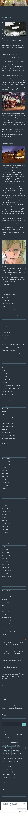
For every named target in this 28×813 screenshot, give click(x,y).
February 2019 (5, 458)
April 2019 (4, 453)
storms (4, 766)
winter (20, 772)
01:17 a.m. (4, 338)
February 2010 (5, 614)
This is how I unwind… (7, 411)
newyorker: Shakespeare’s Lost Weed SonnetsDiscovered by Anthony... (13, 676)
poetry (9, 750)
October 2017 (5, 485)
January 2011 (5, 593)
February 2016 (5, 511)
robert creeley (20, 756)
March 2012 (5, 564)
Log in (3, 789)
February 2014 (5, 535)
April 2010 (4, 608)
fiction (9, 739)
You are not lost (6, 312)
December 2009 (6, 617)
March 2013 (5, 552)
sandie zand (8, 2)
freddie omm (6, 742)
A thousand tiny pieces (7, 318)
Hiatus (3, 306)
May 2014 (4, 529)
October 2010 (5, 602)
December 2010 (6, 596)
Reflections (4, 367)
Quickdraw (4, 376)
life (20, 742)
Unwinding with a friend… (8, 394)
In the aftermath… (6, 414)
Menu (14, 7)
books (22, 731)
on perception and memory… (9, 294)
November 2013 (6, 538)
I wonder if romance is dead (9, 435)
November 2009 (6, 620)
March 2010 (5, 611)
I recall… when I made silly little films (10, 347)
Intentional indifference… (8, 426)
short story (9, 761)
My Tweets (4, 634)
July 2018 (4, 467)
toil (16, 769)
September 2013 (6, 541)
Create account (5, 786)
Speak (3, 420)
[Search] (24, 724)
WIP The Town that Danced (13, 774)
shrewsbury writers (7, 764)
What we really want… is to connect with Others (13, 344)
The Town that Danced (8, 769)
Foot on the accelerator (7, 326)
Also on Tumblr (7, 639)
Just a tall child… (6, 335)
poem (4, 750)
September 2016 (6, 503)
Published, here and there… (8, 423)
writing (14, 777)
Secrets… (4, 19)
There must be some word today (10, 315)
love (18, 745)
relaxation (13, 756)
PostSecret (21, 40)
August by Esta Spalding (10, 667)
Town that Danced (7, 772)
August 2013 (5, 544)
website (6, 49)
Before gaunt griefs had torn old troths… (11, 359)
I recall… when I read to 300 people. (10, 350)
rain (20, 753)
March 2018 (5, 476)
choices (11, 734)
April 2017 (4, 491)
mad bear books (7, 748)
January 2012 (5, 567)
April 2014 (4, 532)
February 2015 (5, 523)
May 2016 (4, 508)
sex (4, 761)
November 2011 (5, 570)
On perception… (6, 300)
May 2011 (4, 582)
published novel (6, 753)
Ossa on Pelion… (6, 373)
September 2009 (6, 626)
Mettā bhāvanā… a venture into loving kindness (13, 353)
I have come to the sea (7, 391)
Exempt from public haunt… (8, 303)
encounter (14, 737)
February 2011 (5, 590)
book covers (16, 731)
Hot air (3, 341)
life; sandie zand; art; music (9, 745)
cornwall (21, 734)
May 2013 (4, 549)
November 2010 (6, 599)
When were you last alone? (8, 438)
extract (4, 739)
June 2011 (4, 579)
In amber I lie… (5, 403)
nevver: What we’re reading (11, 660)
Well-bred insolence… (7, 432)
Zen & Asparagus (6, 406)
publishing (14, 753)
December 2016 (6, 497)
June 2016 (4, 505)
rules (4, 758)
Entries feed (5, 792)
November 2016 (6, 500)
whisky (15, 772)
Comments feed (6, 795)
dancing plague (6, 737)
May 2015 (4, 520)
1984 (3, 356)
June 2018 (4, 470)
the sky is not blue (12, 766)
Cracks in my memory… (7, 370)
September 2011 (6, 576)
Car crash (4, 323)
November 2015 (6, 514)
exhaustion (21, 737)
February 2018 (5, 479)
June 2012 (4, 558)
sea (15, 758)
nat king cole (22, 748)
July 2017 (4, 488)
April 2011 (4, 585)
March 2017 (5, 494)
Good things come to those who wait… (11, 388)
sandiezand (5, 266)
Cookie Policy (5, 807)
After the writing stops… (7, 400)
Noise (3, 321)
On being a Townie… (8, 144)
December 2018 (6, 464)
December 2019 (6, 447)
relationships (6, 756)
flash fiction (15, 739)
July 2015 (4, 517)
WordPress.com (6, 798)
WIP (4, 774)
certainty (5, 734)
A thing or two (5, 297)
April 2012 (4, 561)
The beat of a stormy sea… (8, 408)
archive (17, 50)
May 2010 (4, 605)
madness (15, 748)
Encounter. (4, 382)
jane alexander (14, 742)
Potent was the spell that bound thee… (11, 417)
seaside (20, 758)
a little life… (4, 329)
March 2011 (4, 588)
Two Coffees (5, 397)
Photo (4, 685)
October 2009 (5, 623)
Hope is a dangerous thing (8, 309)
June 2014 (4, 526)
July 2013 (4, 546)
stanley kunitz (17, 764)
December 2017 (6, 482)
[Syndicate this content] (25, 639)
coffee (16, 734)
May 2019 (4, 450)
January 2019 (5, 461)
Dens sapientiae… (6, 332)
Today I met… (5, 429)
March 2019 (5, 456)
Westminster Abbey (7, 365)
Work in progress (7, 777)
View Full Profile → (6, 284)
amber (4, 731)
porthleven (15, 750)
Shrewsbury (16, 761)
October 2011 (5, 573)
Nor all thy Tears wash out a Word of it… (11, 385)
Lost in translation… (6, 362)
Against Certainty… (6, 379)
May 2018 (4, 473)
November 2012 (6, 555)
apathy (9, 731)
